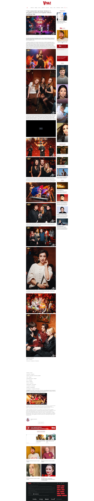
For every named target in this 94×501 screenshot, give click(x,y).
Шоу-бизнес (43, 477)
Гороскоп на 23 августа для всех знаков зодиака (47, 461)
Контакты (37, 483)
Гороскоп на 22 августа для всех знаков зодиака (33, 479)
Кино (58, 491)
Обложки (62, 493)
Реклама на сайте (43, 483)
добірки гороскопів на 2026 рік (62, 42)
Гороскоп (27, 477)
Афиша (62, 180)
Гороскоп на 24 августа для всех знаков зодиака (33, 461)
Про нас (34, 483)
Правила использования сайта (31, 495)
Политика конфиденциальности (39, 495)
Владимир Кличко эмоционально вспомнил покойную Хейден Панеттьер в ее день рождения (48, 479)
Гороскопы (59, 495)
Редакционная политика (46, 495)
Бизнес (59, 493)
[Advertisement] (41, 367)
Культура (59, 489)
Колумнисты (64, 495)
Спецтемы (62, 491)
